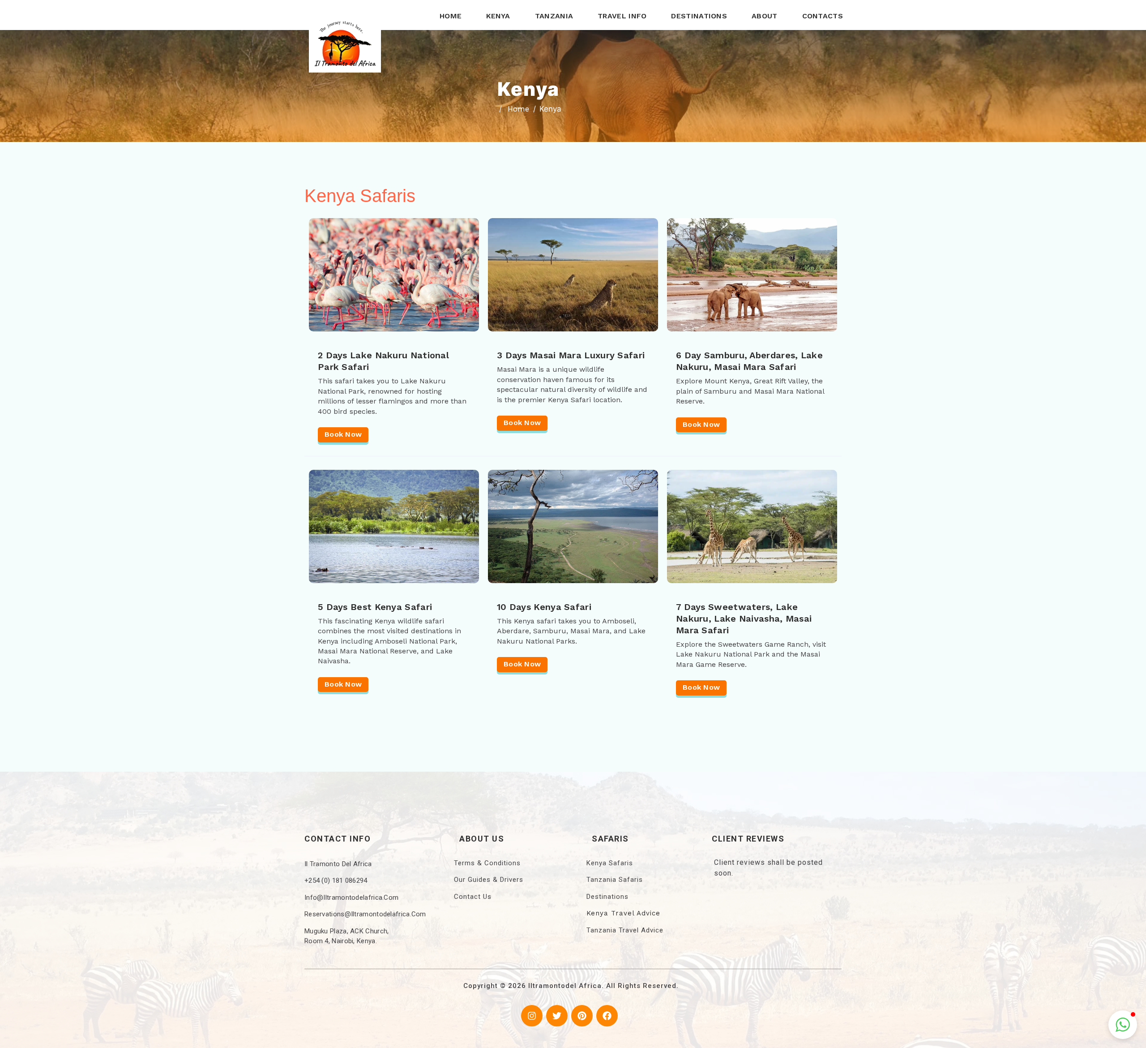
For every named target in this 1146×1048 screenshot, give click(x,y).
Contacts (822, 16)
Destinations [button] (699, 16)
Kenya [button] (498, 16)
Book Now (343, 434)
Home (451, 16)
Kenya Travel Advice (623, 913)
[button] (1122, 1024)
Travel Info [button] (622, 16)
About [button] (765, 16)
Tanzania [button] (554, 16)
